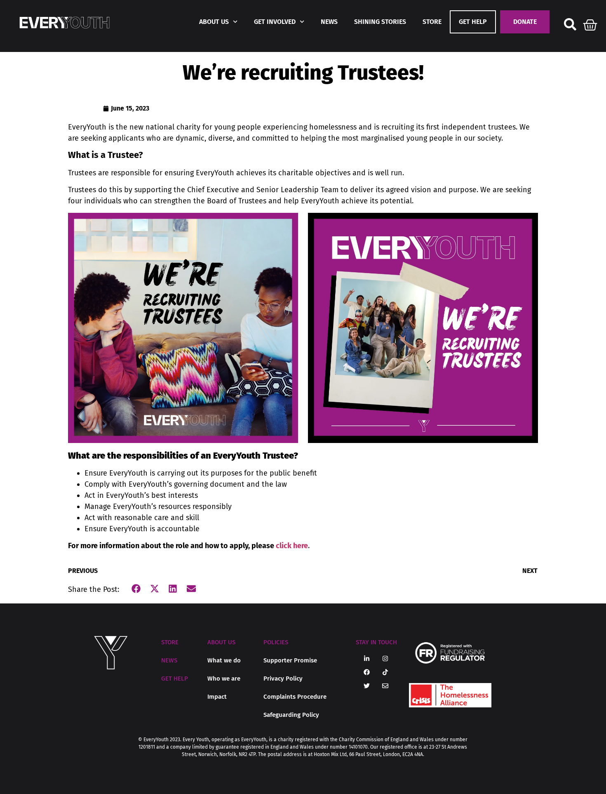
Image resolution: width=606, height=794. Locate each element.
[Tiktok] (385, 672)
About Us (214, 22)
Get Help (473, 22)
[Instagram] (385, 659)
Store (432, 22)
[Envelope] (385, 686)
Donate (525, 22)
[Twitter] (367, 686)
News (329, 22)
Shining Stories (380, 22)
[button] (136, 589)
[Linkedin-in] (367, 659)
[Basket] (590, 23)
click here (292, 545)
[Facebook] (367, 672)
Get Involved (275, 22)
